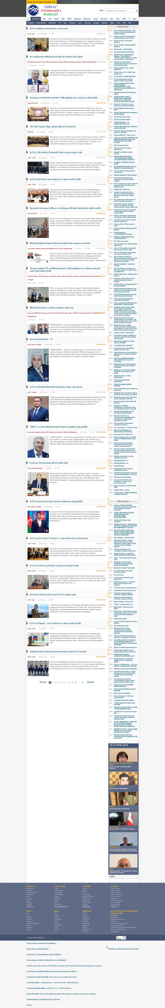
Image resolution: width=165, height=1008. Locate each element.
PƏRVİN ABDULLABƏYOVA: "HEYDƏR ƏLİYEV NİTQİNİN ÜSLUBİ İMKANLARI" (125, 736)
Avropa (61, 248)
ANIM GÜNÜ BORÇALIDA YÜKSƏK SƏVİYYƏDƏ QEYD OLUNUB (125, 295)
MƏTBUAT (114, 886)
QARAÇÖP (85, 925)
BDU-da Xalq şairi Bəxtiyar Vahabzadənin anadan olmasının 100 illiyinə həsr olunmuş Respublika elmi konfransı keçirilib (125, 259)
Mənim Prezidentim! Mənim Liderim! (125, 647)
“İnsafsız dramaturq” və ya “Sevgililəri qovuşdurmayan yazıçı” (125, 550)
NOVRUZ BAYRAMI (120, 619)
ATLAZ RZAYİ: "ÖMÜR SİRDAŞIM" (125, 76)
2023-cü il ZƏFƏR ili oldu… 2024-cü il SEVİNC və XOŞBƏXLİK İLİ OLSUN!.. (125, 665)
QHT (129, 23)
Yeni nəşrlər (31, 248)
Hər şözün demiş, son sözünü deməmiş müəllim (123, 571)
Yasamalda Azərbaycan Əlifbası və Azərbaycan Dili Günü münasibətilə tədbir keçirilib (125, 337)
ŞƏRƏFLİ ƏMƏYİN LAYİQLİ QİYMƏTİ (125, 175)
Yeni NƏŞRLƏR (115, 903)
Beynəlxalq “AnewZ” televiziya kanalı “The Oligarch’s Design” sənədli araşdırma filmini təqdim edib (125, 205)
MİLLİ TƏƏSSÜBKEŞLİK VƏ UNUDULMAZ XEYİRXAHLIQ (123, 431)
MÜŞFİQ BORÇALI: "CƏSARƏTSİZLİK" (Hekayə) (123, 233)
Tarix (55, 913)
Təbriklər (84, 62)
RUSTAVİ (85, 915)
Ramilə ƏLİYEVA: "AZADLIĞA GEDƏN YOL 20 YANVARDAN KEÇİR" (123, 660)
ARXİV (56, 903)
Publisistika (85, 900)
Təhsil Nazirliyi (58, 890)
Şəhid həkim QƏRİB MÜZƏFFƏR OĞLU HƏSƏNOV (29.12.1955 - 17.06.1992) (124, 360)
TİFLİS (84, 913)
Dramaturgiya (86, 894)
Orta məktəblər (58, 894)
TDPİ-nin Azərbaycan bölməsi (72, 62)
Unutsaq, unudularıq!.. (33, 923)
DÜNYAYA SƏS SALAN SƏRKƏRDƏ (125, 669)
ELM (49, 19)
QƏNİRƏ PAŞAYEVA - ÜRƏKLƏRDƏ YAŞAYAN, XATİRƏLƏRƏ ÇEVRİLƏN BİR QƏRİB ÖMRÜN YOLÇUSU (125, 526)
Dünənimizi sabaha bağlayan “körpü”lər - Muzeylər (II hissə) (123, 594)
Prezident (31, 23)
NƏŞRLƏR (114, 921)
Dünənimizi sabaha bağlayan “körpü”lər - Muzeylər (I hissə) (123, 598)
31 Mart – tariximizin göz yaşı (123, 604)
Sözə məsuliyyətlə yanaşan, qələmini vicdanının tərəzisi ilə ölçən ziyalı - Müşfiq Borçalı (126, 185)
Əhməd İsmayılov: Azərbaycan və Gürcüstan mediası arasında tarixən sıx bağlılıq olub (125, 270)
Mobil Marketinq (119, 466)
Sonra (90, 682)
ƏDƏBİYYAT (86, 886)
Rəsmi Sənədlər (31, 892)
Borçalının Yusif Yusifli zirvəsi (123, 434)
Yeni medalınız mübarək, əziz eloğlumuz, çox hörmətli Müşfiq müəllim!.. (124, 179)
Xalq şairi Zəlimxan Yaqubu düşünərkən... (122, 148)
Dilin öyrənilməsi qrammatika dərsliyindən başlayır (123, 424)
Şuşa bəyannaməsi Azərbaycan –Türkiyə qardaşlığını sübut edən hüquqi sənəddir (124, 717)
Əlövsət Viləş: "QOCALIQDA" (123, 49)
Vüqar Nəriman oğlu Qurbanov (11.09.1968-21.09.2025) (123, 299)
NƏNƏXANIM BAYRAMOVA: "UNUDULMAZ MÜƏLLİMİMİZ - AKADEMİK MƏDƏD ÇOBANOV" (124, 158)
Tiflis (47, 62)
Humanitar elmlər (32, 62)
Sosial (56, 921)
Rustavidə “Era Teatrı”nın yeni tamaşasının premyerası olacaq (124, 105)
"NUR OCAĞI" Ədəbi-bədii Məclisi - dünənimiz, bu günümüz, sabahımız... (125, 636)
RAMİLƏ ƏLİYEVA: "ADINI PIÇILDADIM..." (122, 376)
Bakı (65, 23)
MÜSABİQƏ (86, 907)
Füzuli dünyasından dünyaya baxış (125, 590)
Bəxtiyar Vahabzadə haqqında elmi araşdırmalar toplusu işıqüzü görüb (125, 216)
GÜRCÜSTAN (86, 911)
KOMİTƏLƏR (115, 917)
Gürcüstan (103, 19)
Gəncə (80, 23)
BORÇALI (85, 917)
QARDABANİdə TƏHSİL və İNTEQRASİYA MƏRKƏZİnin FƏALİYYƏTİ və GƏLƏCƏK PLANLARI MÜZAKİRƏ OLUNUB (124, 99)
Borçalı (52, 62)
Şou (55, 931)
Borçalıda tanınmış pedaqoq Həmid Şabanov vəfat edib (125, 131)
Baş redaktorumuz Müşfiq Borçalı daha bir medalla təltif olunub (124, 200)
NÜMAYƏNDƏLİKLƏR (117, 919)
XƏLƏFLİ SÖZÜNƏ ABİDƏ (122, 119)
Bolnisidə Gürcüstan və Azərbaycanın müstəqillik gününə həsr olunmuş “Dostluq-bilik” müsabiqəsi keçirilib (124, 418)
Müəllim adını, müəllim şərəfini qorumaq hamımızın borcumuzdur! (125, 651)
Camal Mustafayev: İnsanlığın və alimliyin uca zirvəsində (124, 349)
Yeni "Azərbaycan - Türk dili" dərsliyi (125, 427)
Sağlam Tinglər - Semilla (121, 490)
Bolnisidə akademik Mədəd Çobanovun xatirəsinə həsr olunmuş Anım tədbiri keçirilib (125, 63)
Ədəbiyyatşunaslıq (88, 896)
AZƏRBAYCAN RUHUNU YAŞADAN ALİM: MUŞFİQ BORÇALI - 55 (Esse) (125, 473)
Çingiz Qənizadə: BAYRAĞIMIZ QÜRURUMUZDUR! (123, 685)
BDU (124, 23)
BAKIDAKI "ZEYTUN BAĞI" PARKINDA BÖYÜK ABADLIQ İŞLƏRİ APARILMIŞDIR (123, 563)
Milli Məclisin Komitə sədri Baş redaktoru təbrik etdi (123, 457)
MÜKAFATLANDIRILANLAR (119, 923)
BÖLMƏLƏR (30, 886)
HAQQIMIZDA (115, 931)
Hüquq (56, 915)
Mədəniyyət (87, 19)
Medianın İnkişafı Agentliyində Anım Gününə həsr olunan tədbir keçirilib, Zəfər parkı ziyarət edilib (125, 290)
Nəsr (83, 892)
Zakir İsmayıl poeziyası (121, 145)
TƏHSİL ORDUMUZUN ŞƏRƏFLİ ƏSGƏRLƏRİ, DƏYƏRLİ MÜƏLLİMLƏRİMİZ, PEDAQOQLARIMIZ (124, 515)
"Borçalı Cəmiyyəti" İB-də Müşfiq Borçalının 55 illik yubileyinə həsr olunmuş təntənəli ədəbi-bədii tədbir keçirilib (125, 451)
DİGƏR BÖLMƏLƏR (61, 907)
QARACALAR (86, 929)
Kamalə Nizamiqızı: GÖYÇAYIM (124, 52)
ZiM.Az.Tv (114, 907)
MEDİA (69, 19)
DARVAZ (85, 931)
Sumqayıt (72, 23)
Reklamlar (29, 927)
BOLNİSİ (85, 921)
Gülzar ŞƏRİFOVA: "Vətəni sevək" (125, 135)
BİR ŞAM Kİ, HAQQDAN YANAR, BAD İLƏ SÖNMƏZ (124, 342)
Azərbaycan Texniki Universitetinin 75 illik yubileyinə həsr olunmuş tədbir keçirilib (125, 211)
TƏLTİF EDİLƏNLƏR (117, 925)
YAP (60, 23)
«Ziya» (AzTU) (115, 888)
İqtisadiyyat (57, 919)
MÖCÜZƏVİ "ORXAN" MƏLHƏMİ (124, 568)
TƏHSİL (56, 19)
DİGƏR (28, 911)
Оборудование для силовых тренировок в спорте (123, 469)
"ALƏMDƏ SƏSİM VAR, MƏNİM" (124, 700)
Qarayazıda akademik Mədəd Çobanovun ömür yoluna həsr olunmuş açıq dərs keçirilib (123, 444)
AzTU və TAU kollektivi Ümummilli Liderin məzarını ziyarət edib (125, 249)
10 (75, 682)
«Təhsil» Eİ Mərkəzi (117, 894)
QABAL (84, 927)
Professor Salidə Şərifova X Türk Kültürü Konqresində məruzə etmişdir (124, 280)
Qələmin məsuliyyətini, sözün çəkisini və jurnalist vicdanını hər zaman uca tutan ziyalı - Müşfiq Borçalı (124, 194)
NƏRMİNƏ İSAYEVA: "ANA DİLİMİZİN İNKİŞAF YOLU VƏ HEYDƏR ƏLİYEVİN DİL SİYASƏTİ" (125, 730)
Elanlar (28, 925)
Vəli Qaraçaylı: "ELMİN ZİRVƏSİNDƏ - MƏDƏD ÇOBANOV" (125, 493)
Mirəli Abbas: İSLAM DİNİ (122, 693)
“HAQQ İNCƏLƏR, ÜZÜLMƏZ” (123, 345)
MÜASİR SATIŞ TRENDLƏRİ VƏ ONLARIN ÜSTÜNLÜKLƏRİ (124, 412)
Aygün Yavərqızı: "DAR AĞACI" (124, 332)
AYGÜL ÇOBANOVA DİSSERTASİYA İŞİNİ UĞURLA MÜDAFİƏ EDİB (125, 303)
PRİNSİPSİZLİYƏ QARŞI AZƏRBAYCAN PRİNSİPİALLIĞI (124, 655)
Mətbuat (56, 896)
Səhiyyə (56, 923)
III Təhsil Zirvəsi (119, 575)
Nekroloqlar (39, 468)
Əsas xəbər (31, 103)
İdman (56, 927)
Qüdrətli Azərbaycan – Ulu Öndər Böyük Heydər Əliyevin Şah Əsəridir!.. (124, 583)
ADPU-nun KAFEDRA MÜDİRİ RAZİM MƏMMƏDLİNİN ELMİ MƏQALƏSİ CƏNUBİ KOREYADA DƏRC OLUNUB (126, 140)
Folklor (84, 888)
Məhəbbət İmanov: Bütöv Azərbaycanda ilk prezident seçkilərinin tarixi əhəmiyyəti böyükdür (123, 631)
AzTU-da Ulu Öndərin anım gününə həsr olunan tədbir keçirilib (125, 253)
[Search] (137, 10)
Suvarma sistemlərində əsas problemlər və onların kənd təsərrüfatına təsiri (123, 481)
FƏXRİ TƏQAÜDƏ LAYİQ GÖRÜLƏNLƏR (123, 927)
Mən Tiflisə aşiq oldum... (121, 241)
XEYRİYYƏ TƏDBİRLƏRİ (118, 929)
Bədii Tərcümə (86, 903)
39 (82, 682)
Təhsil (29, 157)
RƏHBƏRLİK (115, 915)
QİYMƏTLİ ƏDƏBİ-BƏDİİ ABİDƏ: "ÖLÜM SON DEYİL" (124, 237)
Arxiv (118, 19)
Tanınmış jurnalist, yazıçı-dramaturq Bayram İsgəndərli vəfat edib (125, 398)
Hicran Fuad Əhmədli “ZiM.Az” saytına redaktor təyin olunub (123, 80)
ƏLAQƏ (28, 929)
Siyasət (56, 917)
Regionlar (104, 23)
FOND (124, 19)
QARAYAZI (85, 923)
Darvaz (61, 62)
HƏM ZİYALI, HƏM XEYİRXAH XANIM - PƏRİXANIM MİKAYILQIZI (125, 708)
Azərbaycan (36, 19)
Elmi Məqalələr (50, 248)
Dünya (96, 19)
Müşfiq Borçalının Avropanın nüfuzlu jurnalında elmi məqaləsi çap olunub (125, 393)
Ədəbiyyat (77, 19)
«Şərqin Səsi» (115, 898)
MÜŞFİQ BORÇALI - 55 (121, 460)
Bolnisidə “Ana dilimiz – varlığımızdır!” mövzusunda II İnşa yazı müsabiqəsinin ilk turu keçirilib (125, 407)
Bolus (56, 62)
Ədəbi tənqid (86, 898)
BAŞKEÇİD (85, 919)
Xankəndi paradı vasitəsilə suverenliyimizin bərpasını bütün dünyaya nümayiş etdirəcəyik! (124, 680)
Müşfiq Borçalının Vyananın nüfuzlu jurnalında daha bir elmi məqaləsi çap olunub (125, 365)
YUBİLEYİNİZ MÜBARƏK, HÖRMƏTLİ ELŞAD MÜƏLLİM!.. (126, 127)
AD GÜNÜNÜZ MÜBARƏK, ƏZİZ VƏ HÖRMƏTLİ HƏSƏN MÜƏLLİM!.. (125, 167)
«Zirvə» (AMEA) (115, 890)
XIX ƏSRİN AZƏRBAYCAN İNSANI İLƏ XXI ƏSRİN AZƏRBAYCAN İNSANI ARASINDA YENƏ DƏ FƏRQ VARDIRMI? (125, 642)
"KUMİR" (29, 917)
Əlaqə (135, 19)
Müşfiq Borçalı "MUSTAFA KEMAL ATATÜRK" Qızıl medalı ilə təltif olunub (125, 371)
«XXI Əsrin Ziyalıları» (117, 900)
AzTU (119, 23)
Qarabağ (96, 23)
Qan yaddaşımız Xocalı (121, 626)
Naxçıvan (88, 23)
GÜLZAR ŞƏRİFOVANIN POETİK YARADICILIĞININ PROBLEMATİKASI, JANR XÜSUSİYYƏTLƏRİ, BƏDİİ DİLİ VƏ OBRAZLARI (124, 87)
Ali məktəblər (58, 892)
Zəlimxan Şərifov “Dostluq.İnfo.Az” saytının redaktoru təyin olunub (125, 37)
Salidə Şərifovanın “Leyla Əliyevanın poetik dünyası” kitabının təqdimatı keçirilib (125, 354)
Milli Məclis (52, 23)
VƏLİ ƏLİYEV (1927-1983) (122, 117)
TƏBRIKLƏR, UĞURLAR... (122, 189)
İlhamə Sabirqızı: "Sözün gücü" (124, 601)
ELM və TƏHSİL (59, 886)
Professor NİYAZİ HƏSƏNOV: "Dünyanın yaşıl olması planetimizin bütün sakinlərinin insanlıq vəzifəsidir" (125, 508)
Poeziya (84, 890)
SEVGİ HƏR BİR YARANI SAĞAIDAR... (122, 380)
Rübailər (85, 905)
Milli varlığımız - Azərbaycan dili (124, 537)
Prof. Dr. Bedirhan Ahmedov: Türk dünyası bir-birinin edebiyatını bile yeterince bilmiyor (124, 32)
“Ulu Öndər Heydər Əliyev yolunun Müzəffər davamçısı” (125, 220)
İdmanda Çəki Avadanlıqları (122, 477)
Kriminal (56, 929)
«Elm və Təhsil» (115, 896)
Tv (129, 19)
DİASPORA (57, 905)
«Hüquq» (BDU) (115, 892)
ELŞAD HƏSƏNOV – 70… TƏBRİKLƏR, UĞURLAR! (122, 123)
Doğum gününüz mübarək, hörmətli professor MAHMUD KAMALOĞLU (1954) (125, 438)
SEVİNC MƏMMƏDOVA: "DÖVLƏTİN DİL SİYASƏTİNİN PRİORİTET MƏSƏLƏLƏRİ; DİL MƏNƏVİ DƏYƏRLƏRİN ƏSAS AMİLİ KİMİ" (125, 724)
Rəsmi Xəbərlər (41, 23)
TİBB (63, 19)
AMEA (112, 23)
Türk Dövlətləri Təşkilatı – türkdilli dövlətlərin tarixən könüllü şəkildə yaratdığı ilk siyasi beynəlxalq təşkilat (124, 674)
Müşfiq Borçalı (91, 62)
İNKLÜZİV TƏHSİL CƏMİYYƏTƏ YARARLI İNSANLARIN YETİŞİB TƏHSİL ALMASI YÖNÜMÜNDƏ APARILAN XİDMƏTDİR (124, 532)
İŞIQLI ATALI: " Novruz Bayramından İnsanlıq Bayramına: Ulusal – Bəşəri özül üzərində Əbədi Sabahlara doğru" (125, 614)
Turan (33, 33)
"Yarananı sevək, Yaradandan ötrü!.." (126, 588)
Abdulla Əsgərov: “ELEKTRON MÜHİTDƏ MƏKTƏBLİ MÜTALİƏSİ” (125, 554)
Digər (111, 19)
